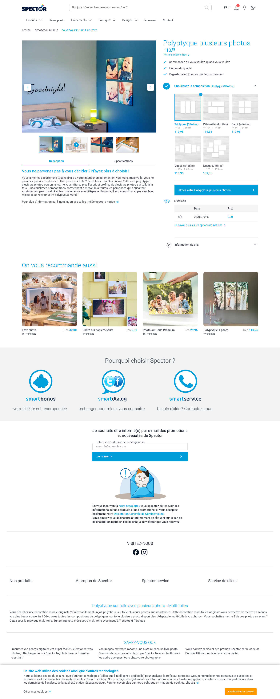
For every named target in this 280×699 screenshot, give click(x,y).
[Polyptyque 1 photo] (230, 299)
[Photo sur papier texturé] (109, 299)
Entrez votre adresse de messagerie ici (120, 442)
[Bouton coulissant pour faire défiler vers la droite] (150, 87)
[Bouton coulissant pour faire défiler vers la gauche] (27, 87)
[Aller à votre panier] (253, 7)
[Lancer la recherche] (206, 7)
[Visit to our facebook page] (136, 552)
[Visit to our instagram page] (144, 552)
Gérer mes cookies (35, 691)
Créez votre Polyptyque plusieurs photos (205, 190)
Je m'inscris (104, 456)
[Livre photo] (49, 299)
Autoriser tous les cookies (240, 691)
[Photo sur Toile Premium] (170, 299)
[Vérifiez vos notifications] (245, 7)
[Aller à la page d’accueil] (40, 7)
